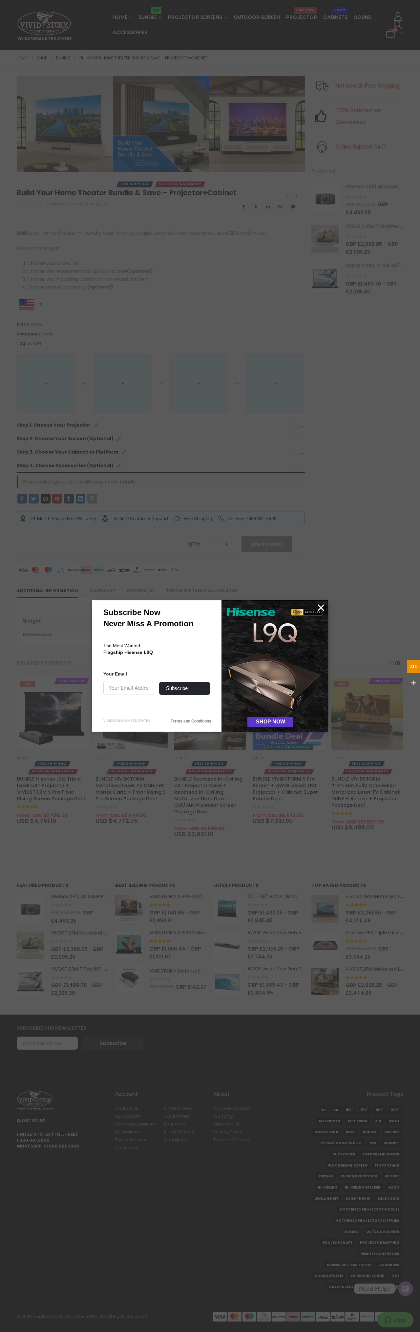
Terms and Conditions (191, 721)
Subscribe (177, 688)
